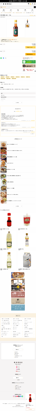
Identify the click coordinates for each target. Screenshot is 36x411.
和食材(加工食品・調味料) (19, 12)
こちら (13, 41)
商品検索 (6, 403)
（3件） (35, 15)
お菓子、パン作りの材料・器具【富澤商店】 (6, 12)
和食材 (13, 12)
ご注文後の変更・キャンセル (18, 355)
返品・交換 (16, 354)
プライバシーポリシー (18, 389)
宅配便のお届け (17, 353)
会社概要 (18, 379)
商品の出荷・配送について (26, 58)
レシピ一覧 (9, 403)
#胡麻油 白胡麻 (8, 78)
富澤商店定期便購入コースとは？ (28, 57)
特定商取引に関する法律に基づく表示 (22, 403)
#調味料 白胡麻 (14, 78)
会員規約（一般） (17, 388)
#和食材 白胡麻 (3, 78)
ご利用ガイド (17, 385)
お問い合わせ (16, 357)
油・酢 (24, 12)
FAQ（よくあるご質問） (18, 386)
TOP (3, 403)
